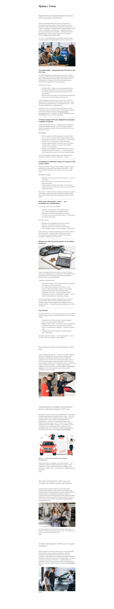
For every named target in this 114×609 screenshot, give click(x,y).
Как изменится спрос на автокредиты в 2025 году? (56, 348)
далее (40, 397)
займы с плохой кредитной (65, 499)
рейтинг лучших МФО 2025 (64, 429)
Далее (40, 592)
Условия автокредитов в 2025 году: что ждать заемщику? (56, 545)
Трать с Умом (47, 6)
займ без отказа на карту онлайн (52, 35)
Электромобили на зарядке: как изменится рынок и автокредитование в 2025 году (55, 408)
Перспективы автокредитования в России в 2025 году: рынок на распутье (56, 17)
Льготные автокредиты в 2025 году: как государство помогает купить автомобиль (55, 482)
